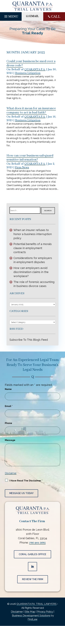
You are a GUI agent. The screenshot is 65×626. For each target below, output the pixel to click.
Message (10, 440)
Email (9, 406)
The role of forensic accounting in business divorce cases (33, 284)
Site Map (30, 611)
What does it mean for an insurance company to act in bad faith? (31, 110)
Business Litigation (28, 72)
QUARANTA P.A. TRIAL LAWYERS (36, 603)
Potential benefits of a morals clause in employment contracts (32, 248)
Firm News (22, 167)
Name (8, 389)
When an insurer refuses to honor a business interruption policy (32, 234)
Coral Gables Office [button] (32, 554)
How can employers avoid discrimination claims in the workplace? (31, 272)
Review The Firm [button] (32, 579)
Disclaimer (10, 473)
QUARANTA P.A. (35, 69)
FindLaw (32, 619)
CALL (55, 16)
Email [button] (34, 16)
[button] (10, 15)
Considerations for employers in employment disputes (32, 260)
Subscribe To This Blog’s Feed (29, 339)
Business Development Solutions (31, 615)
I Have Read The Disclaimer (25, 480)
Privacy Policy (45, 611)
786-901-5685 (37, 542)
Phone (8, 423)
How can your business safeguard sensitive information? (29, 158)
